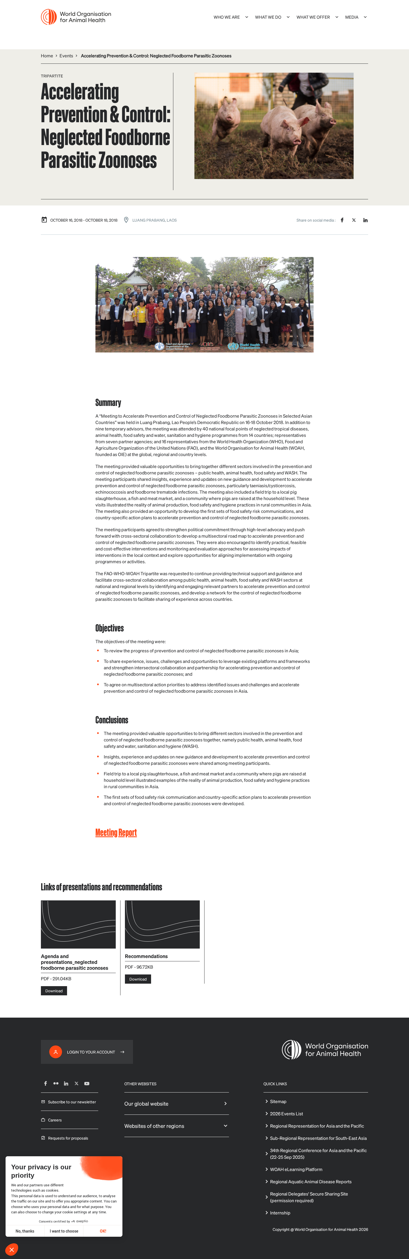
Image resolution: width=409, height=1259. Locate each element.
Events (66, 55)
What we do (268, 17)
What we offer (313, 17)
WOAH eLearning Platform (296, 1169)
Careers (55, 1120)
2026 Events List (286, 1113)
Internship (280, 1213)
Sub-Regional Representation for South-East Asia (318, 1138)
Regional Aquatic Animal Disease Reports (311, 1181)
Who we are (227, 17)
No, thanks (25, 1231)
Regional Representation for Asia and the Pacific (317, 1126)
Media (351, 17)
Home (47, 55)
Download (54, 990)
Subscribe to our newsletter (72, 1101)
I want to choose (64, 1231)
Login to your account (91, 1051)
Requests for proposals (68, 1138)
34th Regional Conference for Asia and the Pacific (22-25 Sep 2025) (318, 1153)
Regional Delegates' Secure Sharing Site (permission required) (309, 1197)
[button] (11, 1249)
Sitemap (278, 1101)
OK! (103, 1231)
